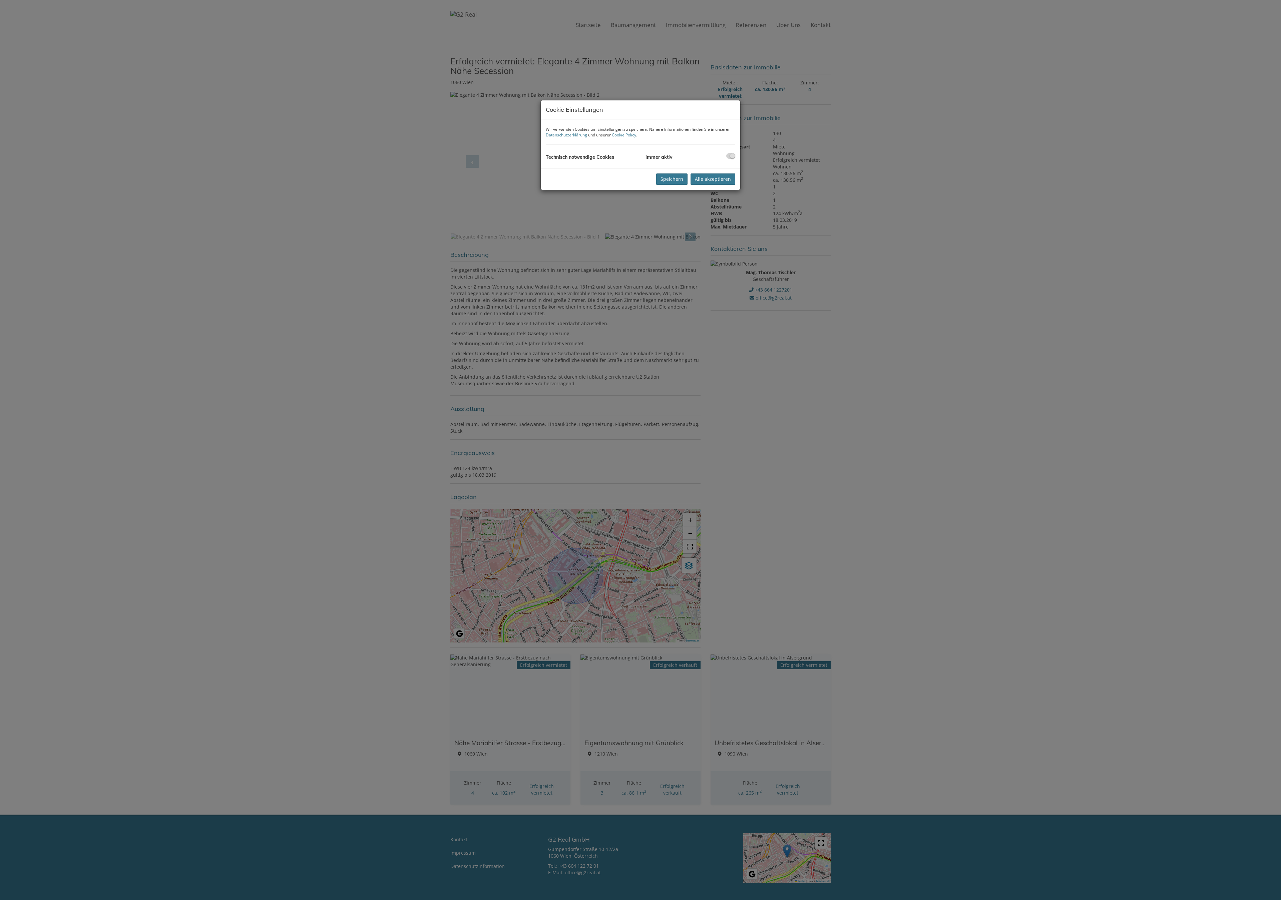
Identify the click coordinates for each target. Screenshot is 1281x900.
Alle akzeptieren (713, 179)
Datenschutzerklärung (566, 135)
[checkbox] (730, 156)
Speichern (672, 179)
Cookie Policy (624, 135)
